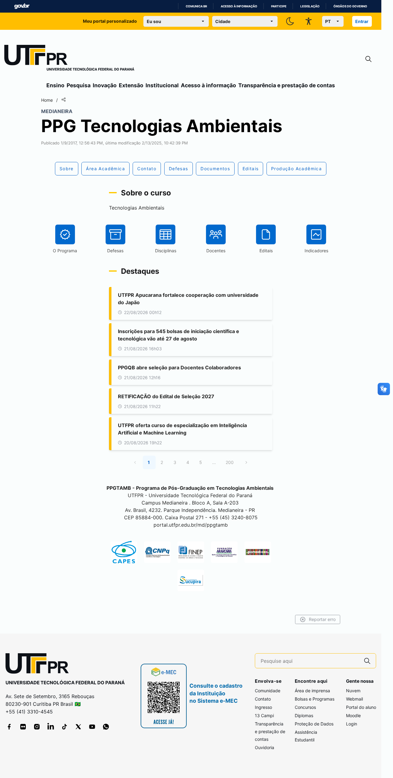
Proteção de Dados (314, 723)
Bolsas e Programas (314, 698)
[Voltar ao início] (39, 664)
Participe (278, 6)
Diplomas (304, 715)
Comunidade (267, 690)
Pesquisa (79, 85)
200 (230, 462)
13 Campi (264, 715)
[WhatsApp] (106, 726)
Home (47, 100)
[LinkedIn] (50, 726)
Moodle (353, 715)
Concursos (305, 707)
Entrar (361, 21)
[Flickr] (23, 726)
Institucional (162, 85)
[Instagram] (37, 726)
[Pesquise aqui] (367, 661)
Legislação (310, 6)
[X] (78, 726)
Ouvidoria (264, 747)
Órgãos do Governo (350, 6)
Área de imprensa (312, 690)
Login (351, 723)
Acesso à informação (239, 6)
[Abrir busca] (368, 59)
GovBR (21, 6)
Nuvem (353, 690)
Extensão (131, 85)
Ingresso (263, 707)
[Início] (69, 59)
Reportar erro (322, 619)
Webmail (354, 698)
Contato (263, 698)
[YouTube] (92, 726)
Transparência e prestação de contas (286, 85)
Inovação (105, 85)
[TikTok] (64, 726)
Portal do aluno (361, 707)
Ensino (55, 85)
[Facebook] (9, 726)
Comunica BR (196, 6)
